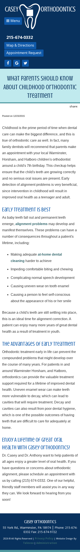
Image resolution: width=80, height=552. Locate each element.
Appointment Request (23, 52)
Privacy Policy (44, 538)
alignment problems (31, 224)
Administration (46, 543)
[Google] (16, 63)
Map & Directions (20, 45)
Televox (28, 543)
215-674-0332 (19, 37)
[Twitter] (25, 63)
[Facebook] (7, 63)
